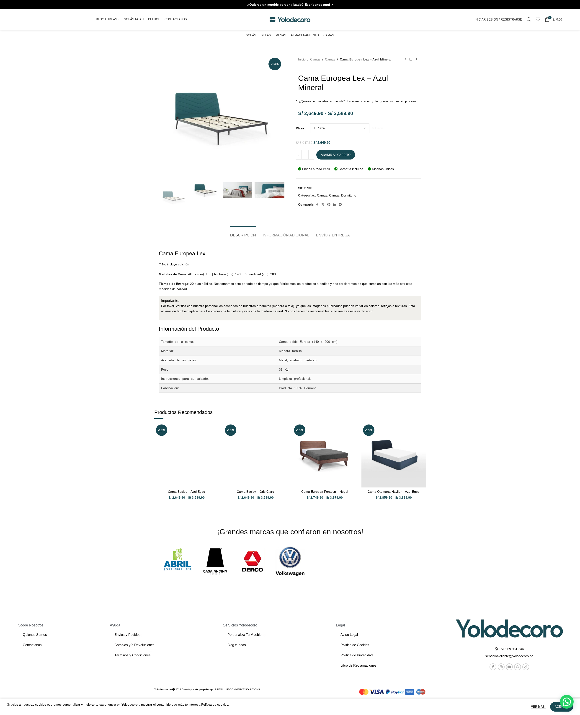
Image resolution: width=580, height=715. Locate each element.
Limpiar (379, 128)
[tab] (243, 233)
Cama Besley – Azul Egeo (186, 491)
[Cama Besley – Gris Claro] (255, 455)
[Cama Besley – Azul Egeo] (186, 455)
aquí (367, 101)
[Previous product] (405, 59)
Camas (315, 59)
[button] (509, 656)
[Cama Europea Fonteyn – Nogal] (324, 455)
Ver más (538, 706)
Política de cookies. (215, 704)
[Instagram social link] (501, 666)
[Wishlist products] (538, 19)
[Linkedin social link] (334, 205)
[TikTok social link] (525, 666)
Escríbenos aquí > (319, 4)
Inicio (302, 59)
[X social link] (323, 205)
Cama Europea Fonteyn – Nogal (324, 491)
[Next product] (416, 59)
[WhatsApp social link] (517, 666)
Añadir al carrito (336, 155)
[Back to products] (411, 59)
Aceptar (562, 706)
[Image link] (509, 628)
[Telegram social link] (340, 205)
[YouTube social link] (509, 666)
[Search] (529, 19)
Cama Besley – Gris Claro (255, 491)
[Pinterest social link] (329, 205)
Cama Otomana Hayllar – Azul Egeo (394, 491)
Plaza (300, 128)
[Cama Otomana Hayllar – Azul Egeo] (393, 455)
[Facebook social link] (317, 205)
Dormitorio (348, 195)
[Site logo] (290, 19)
